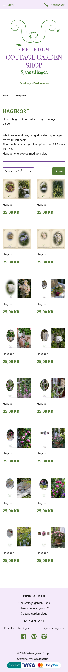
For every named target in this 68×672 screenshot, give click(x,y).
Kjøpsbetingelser (53, 628)
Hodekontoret (40, 658)
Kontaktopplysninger (16, 628)
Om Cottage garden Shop (34, 603)
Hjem (5, 95)
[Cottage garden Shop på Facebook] (24, 637)
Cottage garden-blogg (34, 613)
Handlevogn (57, 4)
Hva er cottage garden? (34, 608)
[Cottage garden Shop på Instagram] (44, 637)
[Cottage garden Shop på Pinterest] (34, 637)
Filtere (59, 171)
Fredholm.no (41, 83)
